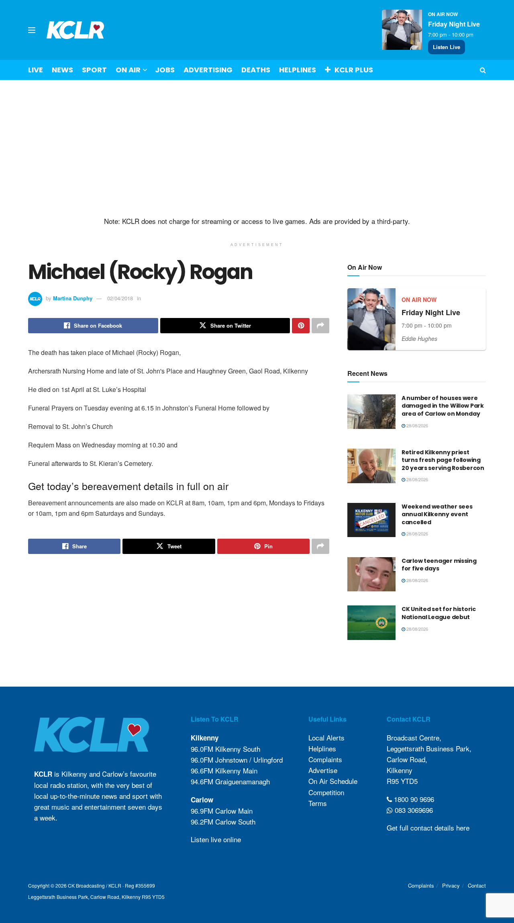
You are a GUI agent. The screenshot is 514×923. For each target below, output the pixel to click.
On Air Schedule (332, 781)
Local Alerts (326, 737)
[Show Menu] (31, 30)
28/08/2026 (416, 425)
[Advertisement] (257, 148)
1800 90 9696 (413, 799)
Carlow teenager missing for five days (439, 565)
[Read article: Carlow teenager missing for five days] (371, 574)
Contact (477, 885)
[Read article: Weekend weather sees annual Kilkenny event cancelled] (371, 520)
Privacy (451, 885)
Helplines (297, 70)
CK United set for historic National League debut (439, 613)
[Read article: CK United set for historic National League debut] (371, 622)
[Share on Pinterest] (301, 325)
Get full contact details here (428, 827)
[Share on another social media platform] (320, 325)
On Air (128, 70)
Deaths (255, 70)
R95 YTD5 (402, 781)
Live (35, 70)
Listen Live (446, 47)
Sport (94, 70)
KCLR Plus (354, 70)
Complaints (325, 759)
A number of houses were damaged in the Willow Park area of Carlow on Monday (443, 406)
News (62, 70)
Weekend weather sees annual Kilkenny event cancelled (437, 514)
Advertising (208, 70)
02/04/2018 (120, 298)
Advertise (322, 770)
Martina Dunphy (72, 298)
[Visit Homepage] (75, 30)
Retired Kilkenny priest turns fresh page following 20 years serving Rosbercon (443, 460)
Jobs (165, 70)
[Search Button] (483, 70)
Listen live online (216, 839)
